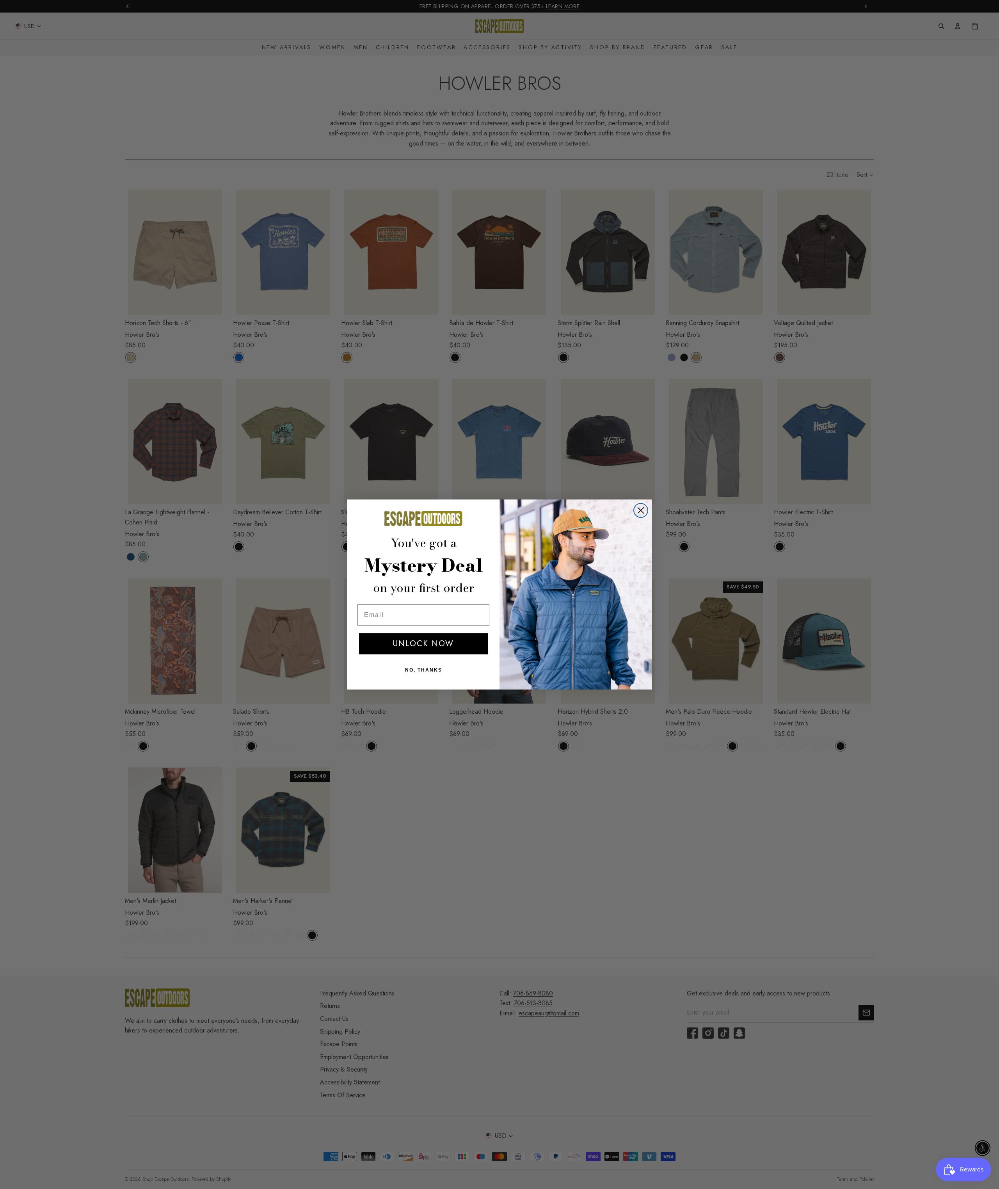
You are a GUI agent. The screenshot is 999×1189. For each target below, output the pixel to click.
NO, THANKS (423, 670)
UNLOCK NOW (423, 643)
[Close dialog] (641, 510)
